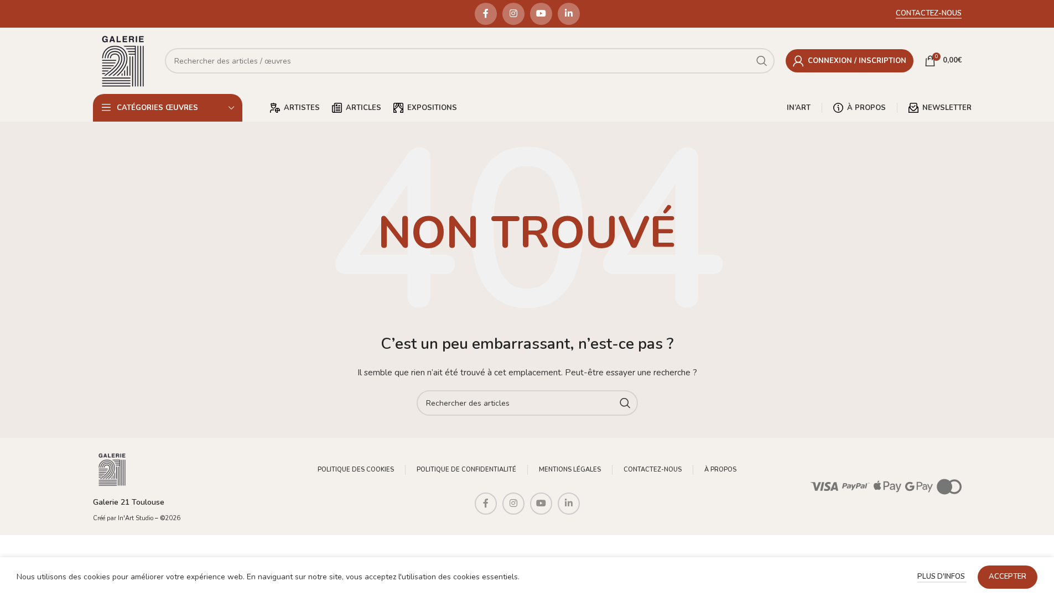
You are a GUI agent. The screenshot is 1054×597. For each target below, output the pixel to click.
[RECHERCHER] (625, 403)
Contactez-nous (929, 13)
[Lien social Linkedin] (569, 14)
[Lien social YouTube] (541, 14)
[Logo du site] (123, 60)
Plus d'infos (942, 577)
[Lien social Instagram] (513, 14)
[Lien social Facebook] (486, 14)
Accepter (1007, 577)
